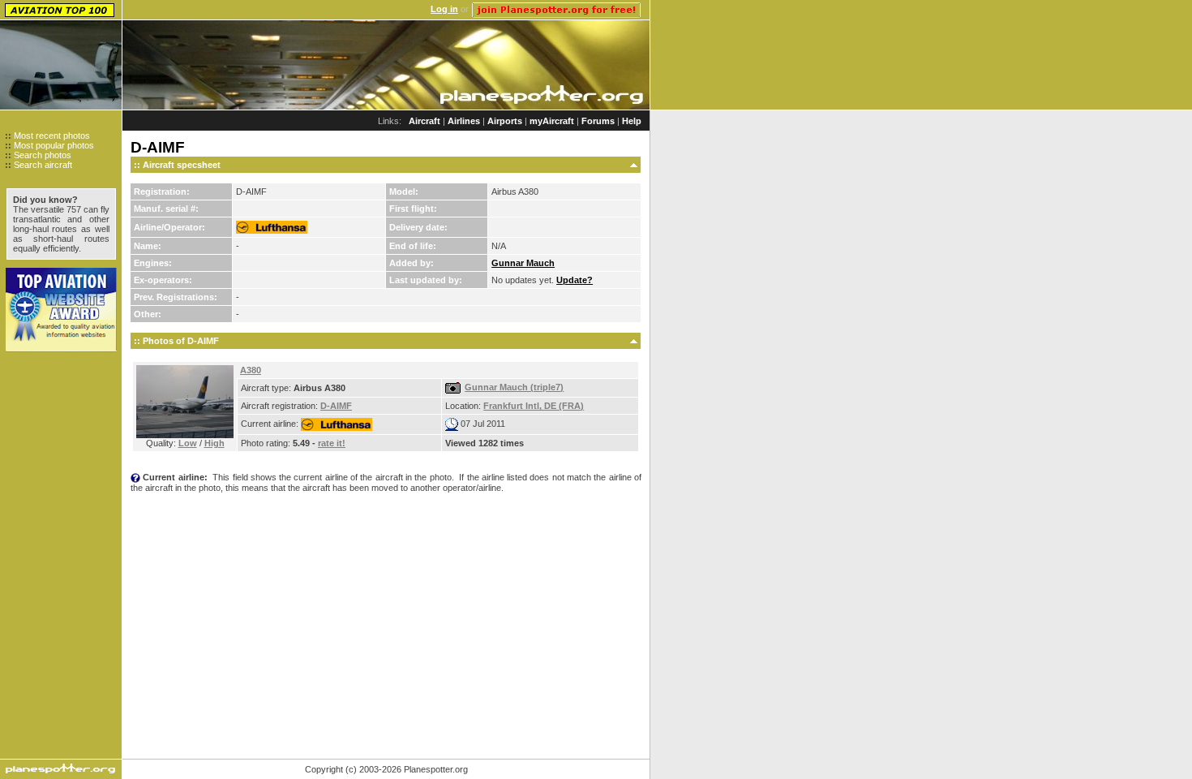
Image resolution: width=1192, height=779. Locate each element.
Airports (504, 121)
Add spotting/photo (191, 509)
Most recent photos (52, 135)
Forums (598, 121)
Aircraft (424, 121)
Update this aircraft (386, 509)
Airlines (464, 121)
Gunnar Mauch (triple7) (514, 387)
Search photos (42, 155)
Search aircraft (43, 165)
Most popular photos (54, 145)
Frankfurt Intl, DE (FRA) (533, 406)
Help (631, 121)
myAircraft (552, 121)
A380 (250, 370)
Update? (574, 280)
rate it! (331, 443)
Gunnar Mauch (523, 263)
